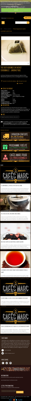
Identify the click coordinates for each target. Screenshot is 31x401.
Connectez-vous (10, 18)
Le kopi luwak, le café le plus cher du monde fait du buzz (14, 298)
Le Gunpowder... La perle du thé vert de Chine (11, 185)
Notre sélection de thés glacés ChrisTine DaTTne (12, 377)
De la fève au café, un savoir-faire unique (10, 214)
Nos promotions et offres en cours (9, 380)
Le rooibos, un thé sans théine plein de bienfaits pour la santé (14, 271)
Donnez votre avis (5, 130)
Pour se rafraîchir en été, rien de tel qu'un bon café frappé (15, 326)
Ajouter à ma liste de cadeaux (9, 81)
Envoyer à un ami (23, 81)
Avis (4, 114)
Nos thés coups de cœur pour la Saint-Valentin (12, 242)
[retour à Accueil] (1, 29)
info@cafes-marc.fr (11, 353)
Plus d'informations (5, 6)
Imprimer (21, 83)
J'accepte (16, 10)
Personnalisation (14, 6)
